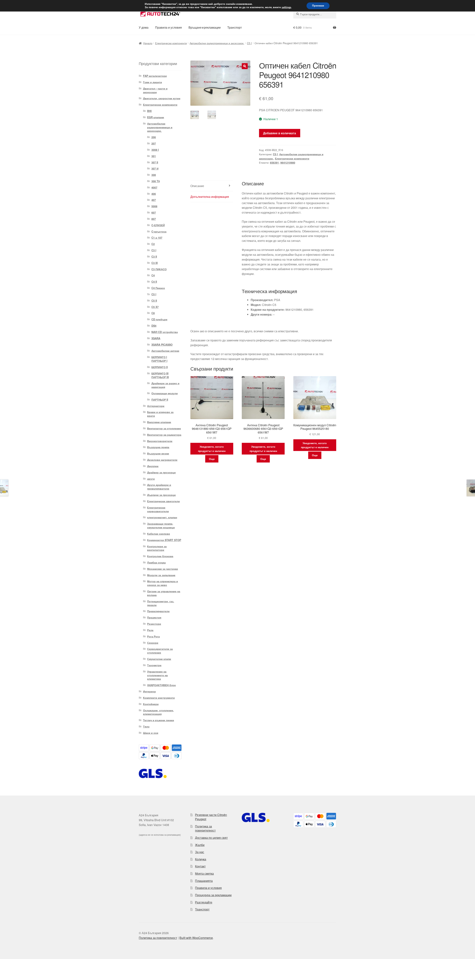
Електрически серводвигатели (158, 509)
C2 (153, 244)
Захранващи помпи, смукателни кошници (161, 525)
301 (153, 156)
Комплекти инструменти (159, 698)
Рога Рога (153, 636)
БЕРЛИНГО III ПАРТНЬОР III (160, 375)
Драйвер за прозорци (161, 472)
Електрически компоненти (171, 43)
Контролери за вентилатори (157, 548)
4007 (154, 187)
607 (153, 212)
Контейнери (151, 704)
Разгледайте (203, 902)
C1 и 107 (156, 237)
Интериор (149, 691)
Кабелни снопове (158, 534)
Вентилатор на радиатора (164, 435)
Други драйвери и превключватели (159, 486)
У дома (143, 27)
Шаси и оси (150, 733)
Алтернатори (155, 406)
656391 (274, 162)
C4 (153, 275)
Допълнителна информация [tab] (209, 196)
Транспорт (234, 27)
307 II (154, 162)
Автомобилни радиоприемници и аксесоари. (217, 43)
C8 (153, 313)
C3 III (154, 263)
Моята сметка (204, 873)
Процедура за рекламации (213, 895)
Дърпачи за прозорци (161, 495)
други (151, 479)
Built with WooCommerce (196, 938)
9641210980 (287, 162)
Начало (147, 43)
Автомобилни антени (165, 351)
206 (153, 137)
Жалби (199, 845)
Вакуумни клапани (159, 422)
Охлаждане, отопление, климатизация (158, 712)
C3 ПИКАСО (159, 269)
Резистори (154, 624)
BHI (149, 111)
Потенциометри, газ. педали (160, 603)
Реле (150, 630)
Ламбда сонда (156, 562)
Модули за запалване (161, 575)
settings (286, 7)
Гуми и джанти (152, 82)
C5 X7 (155, 307)
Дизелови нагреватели (162, 460)
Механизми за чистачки (162, 569)
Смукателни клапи (159, 659)
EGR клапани (155, 117)
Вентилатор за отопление (164, 428)
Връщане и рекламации (205, 27)
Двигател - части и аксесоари (155, 90)
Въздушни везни (158, 453)
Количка (200, 859)
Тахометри (154, 665)
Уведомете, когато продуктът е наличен (211, 449)
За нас (199, 852)
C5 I (249, 43)
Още (212, 459)
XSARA (155, 338)
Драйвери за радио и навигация (165, 385)
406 (153, 194)
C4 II (154, 281)
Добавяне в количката (279, 133)
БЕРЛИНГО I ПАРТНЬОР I (159, 359)
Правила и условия (168, 27)
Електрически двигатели (163, 501)
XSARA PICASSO (162, 344)
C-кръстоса (158, 231)
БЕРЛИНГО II (159, 367)
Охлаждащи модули (164, 393)
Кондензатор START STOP (164, 540)
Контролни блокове (160, 556)
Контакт (200, 866)
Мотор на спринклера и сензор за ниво (162, 583)
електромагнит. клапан (162, 517)
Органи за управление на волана (163, 593)
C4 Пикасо (158, 288)
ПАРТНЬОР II (159, 399)
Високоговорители (159, 441)
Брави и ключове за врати (160, 414)
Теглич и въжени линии (158, 720)
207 (153, 143)
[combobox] (314, 14)
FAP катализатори (155, 76)
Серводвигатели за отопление (160, 650)
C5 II (154, 300)
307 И (154, 168)
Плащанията (204, 881)
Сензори (152, 643)
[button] (245, 66)
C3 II (154, 256)
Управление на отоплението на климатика (157, 675)
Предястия (154, 617)
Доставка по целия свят (211, 837)
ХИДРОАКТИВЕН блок (161, 685)
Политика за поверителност (205, 828)
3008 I (155, 150)
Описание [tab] (197, 186)
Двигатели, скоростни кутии (161, 98)
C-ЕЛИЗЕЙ (158, 225)
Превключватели (158, 611)
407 (153, 200)
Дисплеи (152, 466)
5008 (154, 206)
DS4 (153, 325)
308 (153, 175)
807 (153, 219)
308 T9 (155, 181)
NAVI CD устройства (164, 332)
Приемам (318, 5)
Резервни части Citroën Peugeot (211, 817)
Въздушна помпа (158, 447)
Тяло (146, 726)
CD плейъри (159, 319)
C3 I (153, 250)
